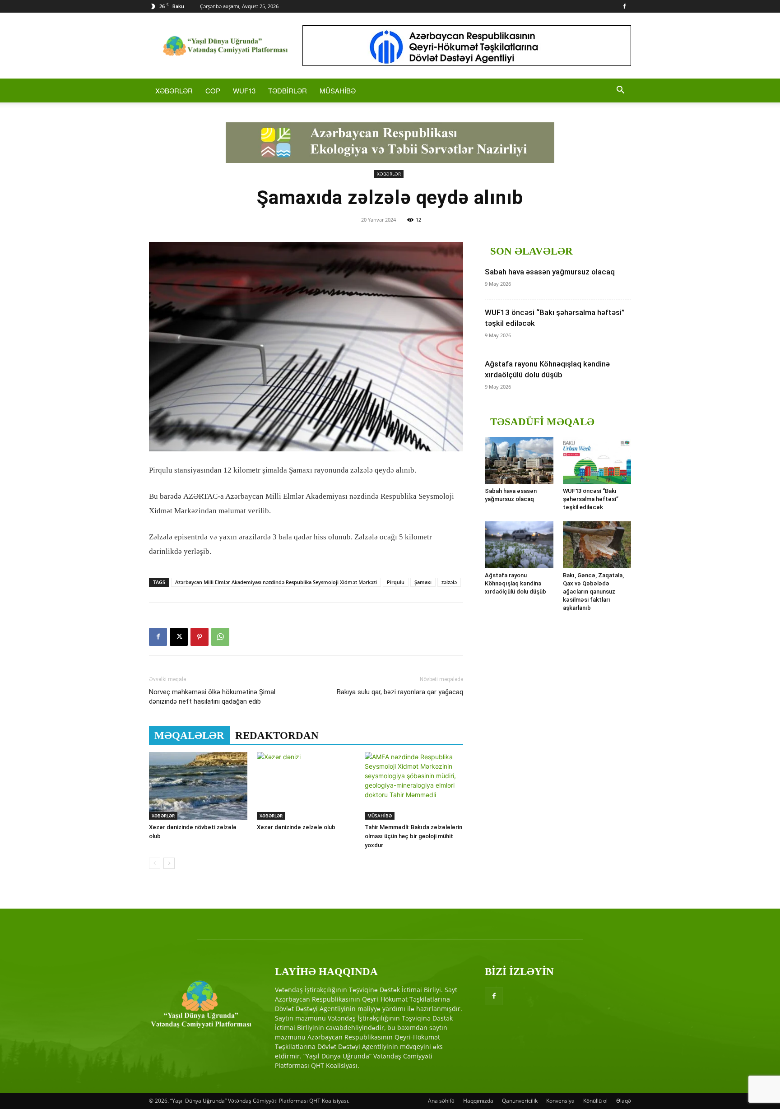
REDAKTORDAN (277, 735)
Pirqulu (395, 582)
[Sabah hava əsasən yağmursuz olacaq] (519, 460)
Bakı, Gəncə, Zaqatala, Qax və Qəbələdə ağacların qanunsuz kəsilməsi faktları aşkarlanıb (593, 591)
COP (212, 90)
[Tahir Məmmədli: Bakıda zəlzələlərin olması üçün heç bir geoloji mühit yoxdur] (414, 786)
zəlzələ (449, 582)
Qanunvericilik (520, 1100)
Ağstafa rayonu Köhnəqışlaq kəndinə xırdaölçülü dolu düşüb (515, 583)
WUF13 (244, 90)
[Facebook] (624, 6)
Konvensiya (560, 1100)
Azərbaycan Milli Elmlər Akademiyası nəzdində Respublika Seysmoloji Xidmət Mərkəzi (276, 582)
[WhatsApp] (220, 637)
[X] (179, 637)
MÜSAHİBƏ (338, 90)
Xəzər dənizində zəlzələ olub (296, 827)
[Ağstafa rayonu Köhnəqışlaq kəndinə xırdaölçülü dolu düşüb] (519, 544)
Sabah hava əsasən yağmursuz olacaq (550, 271)
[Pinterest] (199, 637)
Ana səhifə (441, 1100)
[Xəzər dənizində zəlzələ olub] (306, 786)
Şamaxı (423, 582)
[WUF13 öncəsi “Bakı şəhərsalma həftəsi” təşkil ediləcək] (597, 460)
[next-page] (169, 863)
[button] (620, 91)
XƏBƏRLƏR (174, 90)
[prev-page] (154, 863)
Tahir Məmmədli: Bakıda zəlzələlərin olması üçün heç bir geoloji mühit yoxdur (413, 836)
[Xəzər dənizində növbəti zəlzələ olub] (198, 786)
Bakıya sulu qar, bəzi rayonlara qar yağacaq (400, 692)
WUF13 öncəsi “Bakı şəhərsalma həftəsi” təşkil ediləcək (590, 498)
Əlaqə (623, 1100)
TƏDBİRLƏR (287, 90)
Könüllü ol (595, 1100)
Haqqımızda (478, 1100)
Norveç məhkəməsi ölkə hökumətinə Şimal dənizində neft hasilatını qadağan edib (212, 696)
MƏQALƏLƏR (189, 735)
